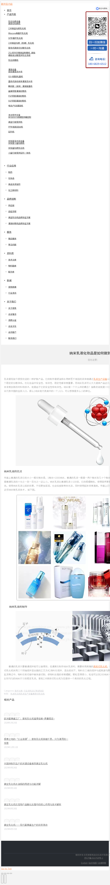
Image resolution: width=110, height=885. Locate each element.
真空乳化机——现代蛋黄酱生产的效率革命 (26, 824)
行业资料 (28, 690)
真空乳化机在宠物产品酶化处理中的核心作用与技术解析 (32, 804)
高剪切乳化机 (100, 666)
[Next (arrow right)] (5, 878)
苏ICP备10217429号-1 (93, 857)
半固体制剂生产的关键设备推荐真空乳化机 (26, 763)
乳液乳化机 (15, 693)
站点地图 (93, 862)
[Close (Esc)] (2, 873)
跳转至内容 (7, 4)
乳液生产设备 (100, 379)
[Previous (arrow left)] (2, 878)
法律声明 (102, 862)
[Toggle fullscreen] (8, 873)
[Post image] (12, 714)
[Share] (5, 873)
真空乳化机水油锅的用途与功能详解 (22, 784)
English (84, 862)
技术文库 (19, 690)
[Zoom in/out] (11, 873)
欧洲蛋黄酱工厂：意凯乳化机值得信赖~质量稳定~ (29, 718)
